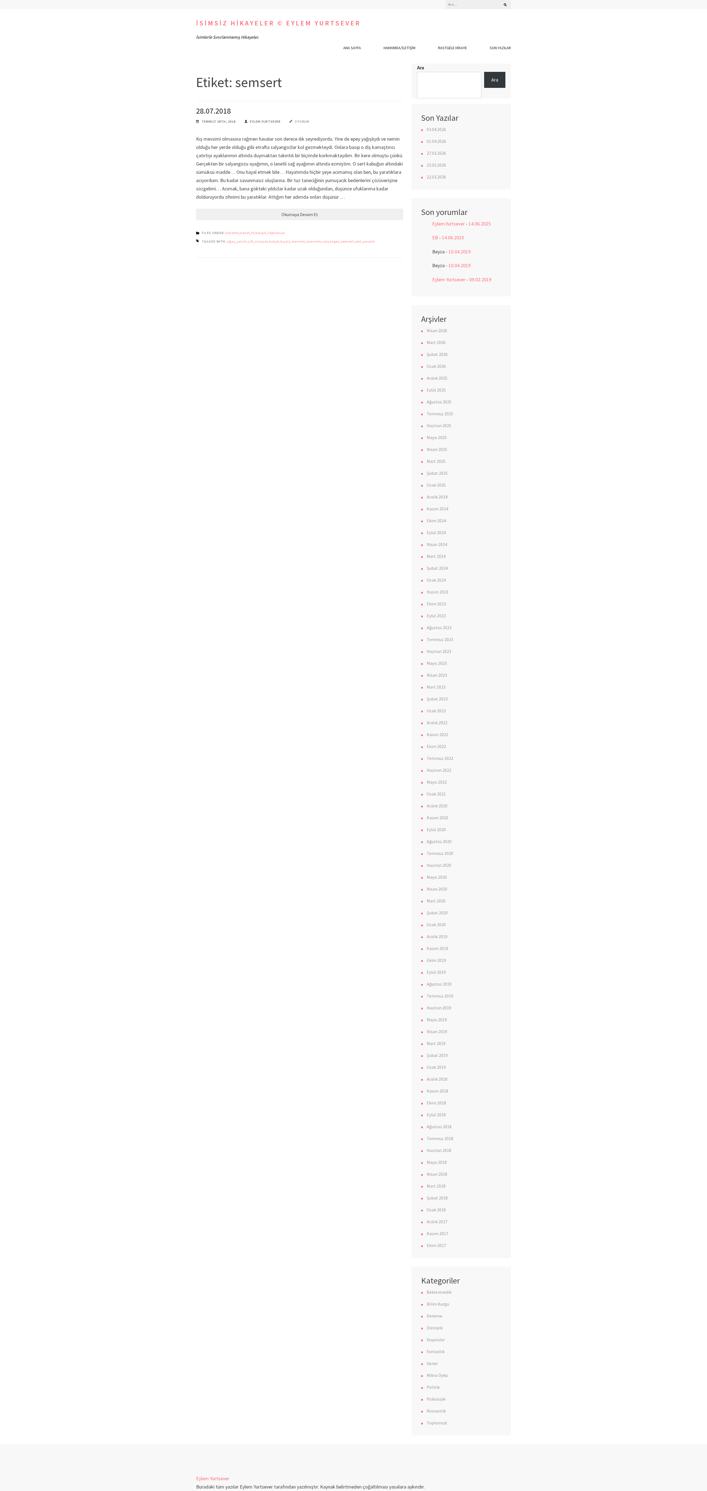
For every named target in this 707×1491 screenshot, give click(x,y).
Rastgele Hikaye (452, 47)
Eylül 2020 (436, 829)
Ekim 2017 (436, 1245)
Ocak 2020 (436, 924)
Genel (245, 233)
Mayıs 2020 (437, 877)
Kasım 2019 (437, 948)
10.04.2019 (460, 251)
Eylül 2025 (436, 390)
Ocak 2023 (436, 710)
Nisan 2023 (437, 675)
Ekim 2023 (436, 604)
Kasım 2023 (437, 592)
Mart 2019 (436, 1043)
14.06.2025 (480, 224)
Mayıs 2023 (437, 663)
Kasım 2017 (437, 1233)
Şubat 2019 (437, 1055)
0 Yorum (302, 121)
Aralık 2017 (437, 1221)
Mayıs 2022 (437, 782)
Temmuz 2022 (440, 758)
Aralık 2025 (437, 378)
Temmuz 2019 (440, 996)
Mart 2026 (436, 342)
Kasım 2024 (437, 508)
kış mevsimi (296, 241)
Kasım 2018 (437, 1091)
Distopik (435, 1327)
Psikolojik (259, 233)
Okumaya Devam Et (299, 214)
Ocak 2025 (436, 485)
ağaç (231, 241)
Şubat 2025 (437, 473)
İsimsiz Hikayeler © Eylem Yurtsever (278, 23)
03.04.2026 (436, 129)
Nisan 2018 (437, 1174)
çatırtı (241, 241)
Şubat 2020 (437, 912)
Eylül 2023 (436, 615)
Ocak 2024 (436, 580)
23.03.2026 (436, 165)
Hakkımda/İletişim (399, 47)
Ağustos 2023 (439, 627)
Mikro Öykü (437, 1375)
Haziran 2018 (439, 1150)
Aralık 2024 (437, 497)
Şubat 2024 (437, 568)
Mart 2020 (436, 901)
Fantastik (436, 1351)
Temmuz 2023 (440, 639)
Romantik (436, 1411)
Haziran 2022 (439, 770)
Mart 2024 (436, 556)
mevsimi (314, 241)
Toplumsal (276, 233)
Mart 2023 (436, 687)
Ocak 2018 (436, 1209)
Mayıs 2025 (437, 437)
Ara (420, 67)
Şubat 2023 (437, 699)
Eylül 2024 (436, 532)
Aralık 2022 (437, 722)
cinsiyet (261, 241)
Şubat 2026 (437, 354)
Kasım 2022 (437, 734)
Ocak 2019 (436, 1067)
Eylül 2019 (436, 972)
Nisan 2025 (437, 449)
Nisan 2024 (437, 544)
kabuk (274, 241)
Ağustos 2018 (439, 1126)
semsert (347, 241)
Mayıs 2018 (437, 1162)
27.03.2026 (436, 153)
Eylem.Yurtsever (265, 121)
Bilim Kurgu (438, 1304)
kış (282, 241)
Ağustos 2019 (439, 984)
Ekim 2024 (436, 520)
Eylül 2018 (436, 1114)
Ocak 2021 (436, 794)
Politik (433, 1387)
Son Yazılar (500, 47)
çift (251, 241)
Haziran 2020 (439, 865)
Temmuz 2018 (440, 1138)
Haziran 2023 (439, 651)
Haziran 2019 (439, 1007)
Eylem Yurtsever (448, 279)
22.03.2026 (436, 177)
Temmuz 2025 (440, 413)
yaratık (369, 241)
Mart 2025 (436, 461)
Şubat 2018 (437, 1198)
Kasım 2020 (437, 817)
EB (435, 237)
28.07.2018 (213, 111)
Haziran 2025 (439, 425)
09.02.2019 (480, 279)
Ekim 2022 (436, 746)
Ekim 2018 (436, 1103)
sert (358, 241)
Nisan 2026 (437, 330)
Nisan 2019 (437, 1031)
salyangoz (331, 241)
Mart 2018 (436, 1186)
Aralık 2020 (437, 806)
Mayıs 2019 (437, 1019)
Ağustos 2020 (439, 841)
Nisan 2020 (437, 889)
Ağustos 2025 (439, 402)
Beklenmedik (439, 1292)
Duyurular (436, 1339)
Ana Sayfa (352, 47)
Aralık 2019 (437, 936)
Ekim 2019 (436, 960)
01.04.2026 (436, 141)
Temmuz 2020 (440, 853)
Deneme (232, 233)
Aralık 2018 (437, 1079)
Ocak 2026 (436, 366)
